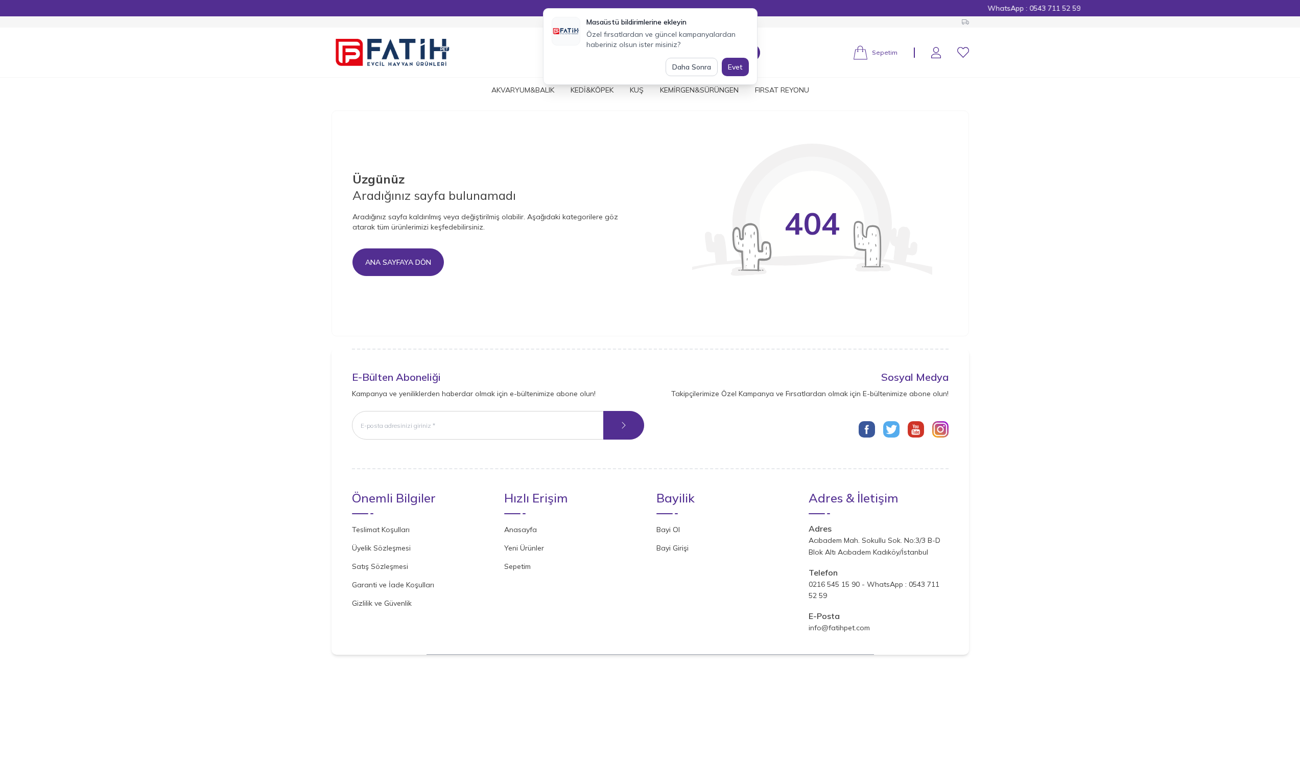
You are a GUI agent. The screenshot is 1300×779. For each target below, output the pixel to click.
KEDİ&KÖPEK (592, 90)
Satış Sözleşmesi (380, 566)
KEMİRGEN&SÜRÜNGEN (699, 90)
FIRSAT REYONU (782, 90)
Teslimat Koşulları (381, 529)
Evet (735, 67)
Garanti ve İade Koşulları (393, 584)
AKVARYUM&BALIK (522, 90)
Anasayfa (520, 529)
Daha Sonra (691, 67)
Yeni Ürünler (524, 548)
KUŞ (637, 90)
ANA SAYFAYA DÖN (398, 262)
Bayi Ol (668, 529)
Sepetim (517, 566)
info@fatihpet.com (839, 627)
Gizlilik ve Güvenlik (382, 603)
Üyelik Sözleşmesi (381, 548)
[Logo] (393, 52)
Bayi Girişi (672, 548)
